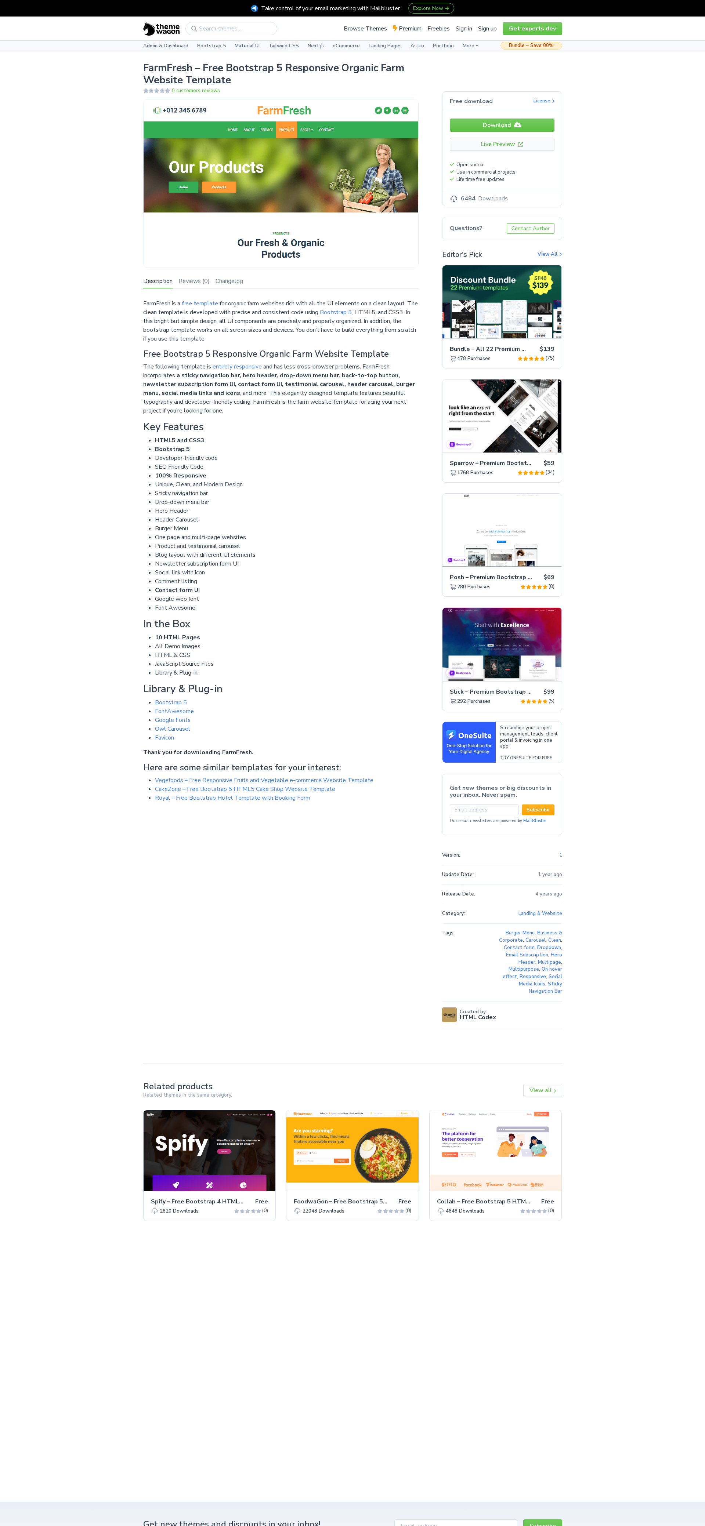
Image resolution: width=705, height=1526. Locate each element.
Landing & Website (540, 913)
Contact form (519, 947)
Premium (409, 29)
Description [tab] (158, 281)
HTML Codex (478, 1017)
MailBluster (534, 821)
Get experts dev (532, 29)
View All (548, 254)
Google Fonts (173, 720)
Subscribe (538, 809)
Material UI (247, 46)
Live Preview (499, 144)
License (543, 101)
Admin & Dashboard (165, 46)
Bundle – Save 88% (531, 45)
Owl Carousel (172, 729)
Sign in (464, 29)
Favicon (164, 738)
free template (200, 303)
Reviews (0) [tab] (194, 281)
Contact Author (530, 228)
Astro (417, 46)
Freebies (438, 29)
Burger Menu (520, 933)
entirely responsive (237, 367)
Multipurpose (524, 969)
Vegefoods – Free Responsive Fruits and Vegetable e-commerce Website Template (264, 780)
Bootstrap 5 (211, 46)
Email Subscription (527, 955)
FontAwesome (174, 711)
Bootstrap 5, (336, 312)
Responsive (533, 976)
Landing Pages (385, 46)
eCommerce (346, 46)
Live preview (536, 329)
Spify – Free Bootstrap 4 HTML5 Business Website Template (238, 1202)
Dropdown (549, 947)
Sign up (487, 29)
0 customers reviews (196, 90)
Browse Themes (365, 29)
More (468, 46)
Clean (554, 940)
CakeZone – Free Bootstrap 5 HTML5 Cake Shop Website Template (245, 789)
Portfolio (443, 46)
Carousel (535, 940)
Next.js (316, 46)
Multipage (549, 962)
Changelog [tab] (229, 281)
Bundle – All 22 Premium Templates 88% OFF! (516, 349)
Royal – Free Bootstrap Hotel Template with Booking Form (232, 798)
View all (541, 1090)
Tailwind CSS (283, 46)
